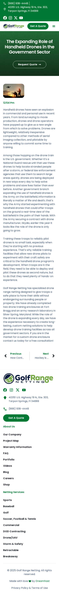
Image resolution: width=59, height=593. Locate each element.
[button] (54, 26)
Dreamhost (43, 581)
